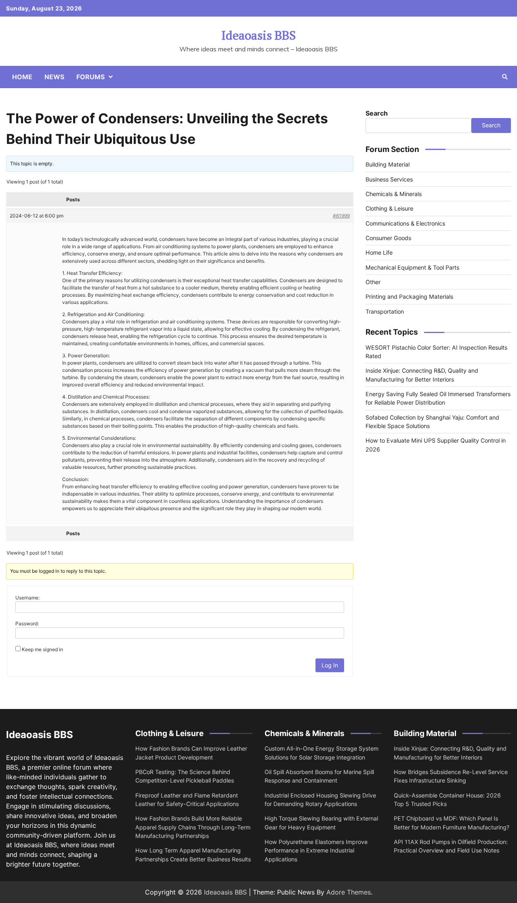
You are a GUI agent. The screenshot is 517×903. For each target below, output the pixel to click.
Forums (90, 77)
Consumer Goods (388, 237)
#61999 (341, 216)
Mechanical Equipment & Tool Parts (412, 267)
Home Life (379, 252)
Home (22, 77)
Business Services (389, 179)
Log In (330, 665)
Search (377, 113)
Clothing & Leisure (389, 208)
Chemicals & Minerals (394, 193)
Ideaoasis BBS (258, 35)
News (54, 77)
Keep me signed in (42, 649)
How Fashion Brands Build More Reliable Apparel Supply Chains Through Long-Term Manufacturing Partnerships (192, 827)
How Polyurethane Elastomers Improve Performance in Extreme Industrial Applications (316, 850)
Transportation (385, 311)
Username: (27, 598)
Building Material (388, 164)
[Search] (505, 77)
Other (373, 281)
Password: (27, 623)
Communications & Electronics (405, 223)
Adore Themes (348, 892)
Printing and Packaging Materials (409, 296)
